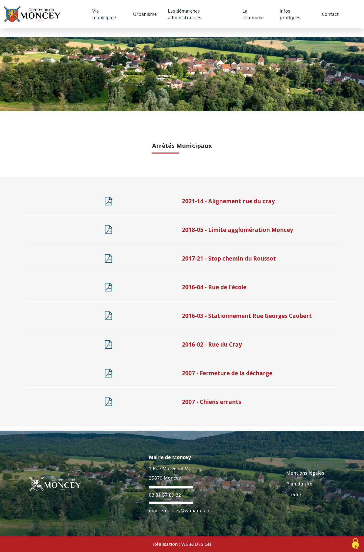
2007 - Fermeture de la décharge (227, 373)
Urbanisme (145, 14)
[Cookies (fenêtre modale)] (355, 544)
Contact (330, 14)
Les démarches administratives (184, 14)
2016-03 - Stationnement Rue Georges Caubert (247, 316)
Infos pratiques (290, 14)
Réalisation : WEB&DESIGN (182, 544)
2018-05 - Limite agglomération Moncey (237, 230)
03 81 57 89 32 (165, 495)
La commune (253, 14)
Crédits (294, 494)
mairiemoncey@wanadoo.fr (179, 510)
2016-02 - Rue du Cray (212, 344)
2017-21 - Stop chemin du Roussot (229, 258)
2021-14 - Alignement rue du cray (228, 201)
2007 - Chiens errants (211, 402)
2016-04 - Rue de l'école (214, 287)
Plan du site (299, 484)
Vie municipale (104, 14)
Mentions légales (305, 473)
